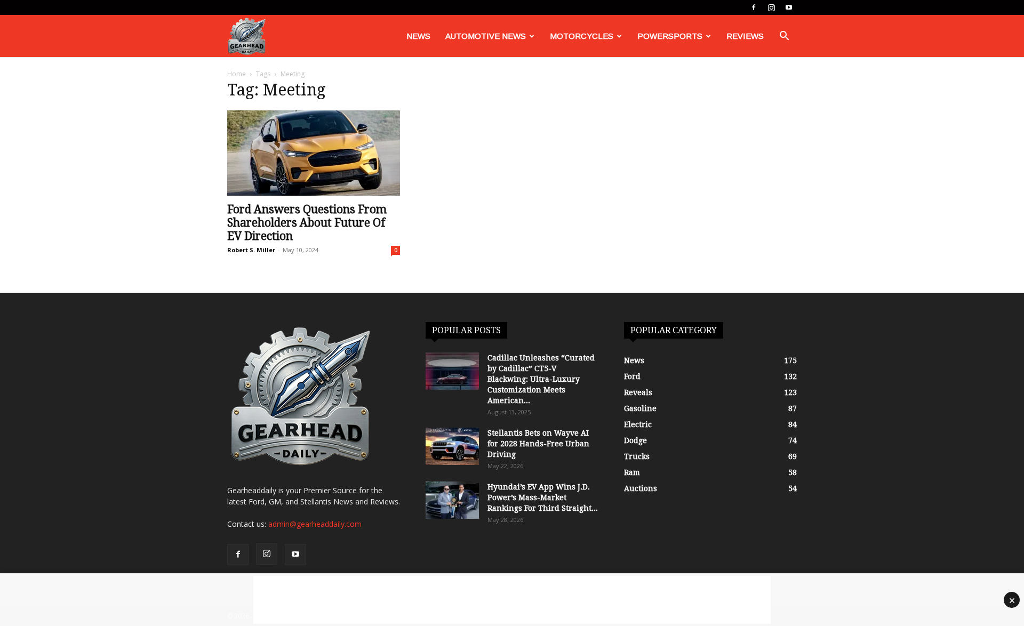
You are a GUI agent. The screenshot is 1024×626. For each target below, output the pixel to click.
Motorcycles (581, 36)
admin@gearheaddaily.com (315, 524)
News (418, 36)
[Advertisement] (512, 600)
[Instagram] (771, 7)
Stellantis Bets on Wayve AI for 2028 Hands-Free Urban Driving (538, 444)
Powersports (669, 36)
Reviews (745, 36)
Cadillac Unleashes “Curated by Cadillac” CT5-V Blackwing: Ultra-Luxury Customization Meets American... (541, 379)
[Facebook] (754, 7)
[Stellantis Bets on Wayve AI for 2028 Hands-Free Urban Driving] (452, 446)
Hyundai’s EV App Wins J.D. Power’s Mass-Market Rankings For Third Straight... (542, 497)
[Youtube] (789, 7)
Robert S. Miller (251, 250)
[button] (784, 37)
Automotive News (485, 36)
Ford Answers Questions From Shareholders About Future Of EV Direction (307, 223)
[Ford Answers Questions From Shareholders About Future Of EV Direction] (313, 153)
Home (236, 73)
